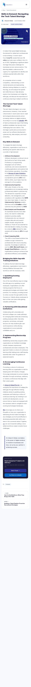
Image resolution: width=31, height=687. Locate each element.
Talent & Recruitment (11, 10)
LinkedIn (21, 120)
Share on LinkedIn (16, 475)
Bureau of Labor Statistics (16, 173)
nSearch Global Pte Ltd (12, 385)
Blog (4, 10)
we (4, 424)
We (4, 410)
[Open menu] (26, 4)
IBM (14, 229)
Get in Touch (14, 470)
